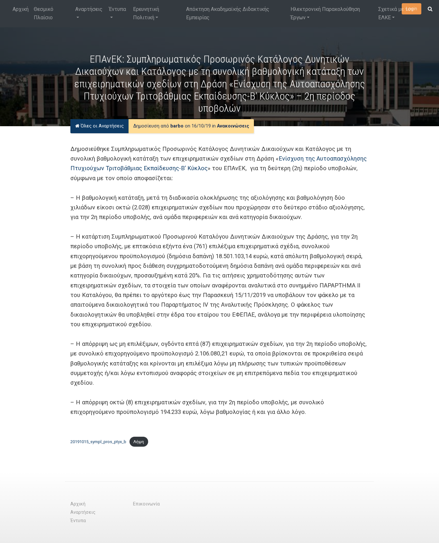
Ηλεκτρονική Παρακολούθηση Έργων (325, 13)
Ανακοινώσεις (233, 126)
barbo (177, 126)
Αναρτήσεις (89, 9)
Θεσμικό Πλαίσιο (43, 13)
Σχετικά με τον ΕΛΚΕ (395, 13)
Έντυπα (117, 9)
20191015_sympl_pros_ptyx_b (98, 441)
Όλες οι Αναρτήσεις (101, 126)
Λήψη (138, 441)
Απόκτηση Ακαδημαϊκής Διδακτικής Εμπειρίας (227, 13)
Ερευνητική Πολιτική (146, 13)
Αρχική (21, 9)
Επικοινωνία (146, 504)
